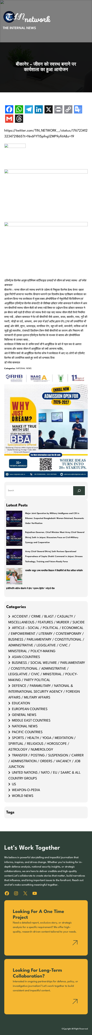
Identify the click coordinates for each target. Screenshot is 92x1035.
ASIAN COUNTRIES (26, 657)
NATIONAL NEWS (23, 368)
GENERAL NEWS (24, 715)
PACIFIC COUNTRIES (27, 732)
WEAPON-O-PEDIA (26, 790)
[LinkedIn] (39, 110)
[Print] (58, 110)
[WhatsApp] (19, 110)
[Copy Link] (68, 110)
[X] (48, 110)
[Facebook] (9, 110)
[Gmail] (9, 119)
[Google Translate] (78, 110)
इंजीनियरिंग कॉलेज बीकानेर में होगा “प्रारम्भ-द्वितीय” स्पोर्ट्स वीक (30, 589)
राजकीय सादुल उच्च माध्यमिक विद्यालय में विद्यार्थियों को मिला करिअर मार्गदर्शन (54, 571)
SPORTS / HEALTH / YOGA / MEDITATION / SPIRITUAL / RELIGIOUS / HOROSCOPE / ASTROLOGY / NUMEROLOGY (42, 743)
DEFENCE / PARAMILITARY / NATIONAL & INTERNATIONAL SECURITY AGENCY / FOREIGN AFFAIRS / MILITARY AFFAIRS (44, 691)
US (14, 784)
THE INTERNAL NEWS (19, 28)
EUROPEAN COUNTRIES (29, 709)
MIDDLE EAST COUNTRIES (31, 720)
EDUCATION (21, 703)
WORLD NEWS (22, 796)
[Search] (79, 490)
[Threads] (19, 119)
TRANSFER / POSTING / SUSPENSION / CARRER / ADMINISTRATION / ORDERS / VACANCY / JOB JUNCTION (46, 761)
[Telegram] (29, 110)
